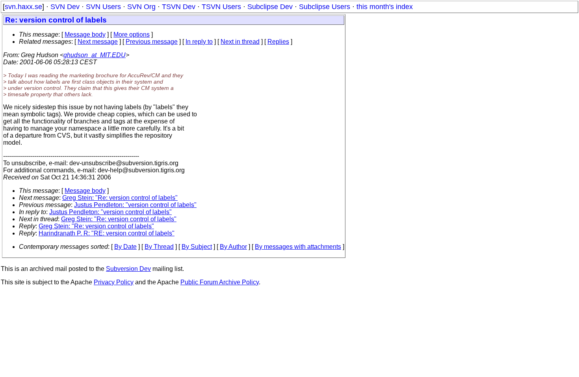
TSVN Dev (178, 7)
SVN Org (141, 7)
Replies (278, 41)
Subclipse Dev (270, 7)
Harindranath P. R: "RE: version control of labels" (106, 233)
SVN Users (103, 7)
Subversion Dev (128, 268)
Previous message (152, 41)
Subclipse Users (324, 7)
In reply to (199, 41)
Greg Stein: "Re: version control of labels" (120, 197)
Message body (85, 34)
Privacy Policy (114, 282)
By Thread (159, 246)
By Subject (197, 246)
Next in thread (240, 41)
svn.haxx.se (23, 7)
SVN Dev (65, 7)
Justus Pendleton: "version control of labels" (135, 205)
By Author (233, 246)
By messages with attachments (298, 246)
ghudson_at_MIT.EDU (94, 55)
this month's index (384, 7)
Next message (98, 41)
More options (131, 34)
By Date (125, 246)
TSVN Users (221, 7)
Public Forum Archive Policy (219, 282)
